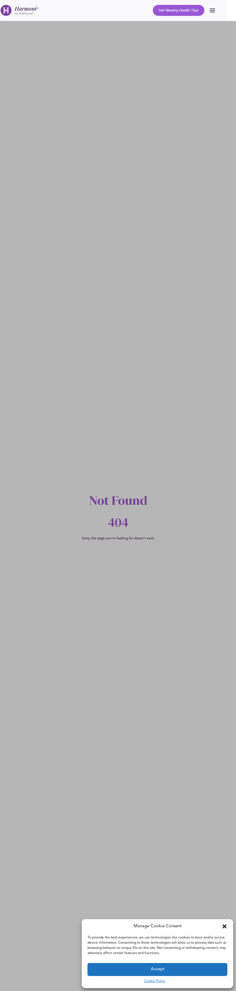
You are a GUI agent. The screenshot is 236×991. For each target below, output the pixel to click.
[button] (224, 926)
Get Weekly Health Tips (179, 10)
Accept (157, 969)
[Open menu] (212, 10)
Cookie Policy (154, 981)
